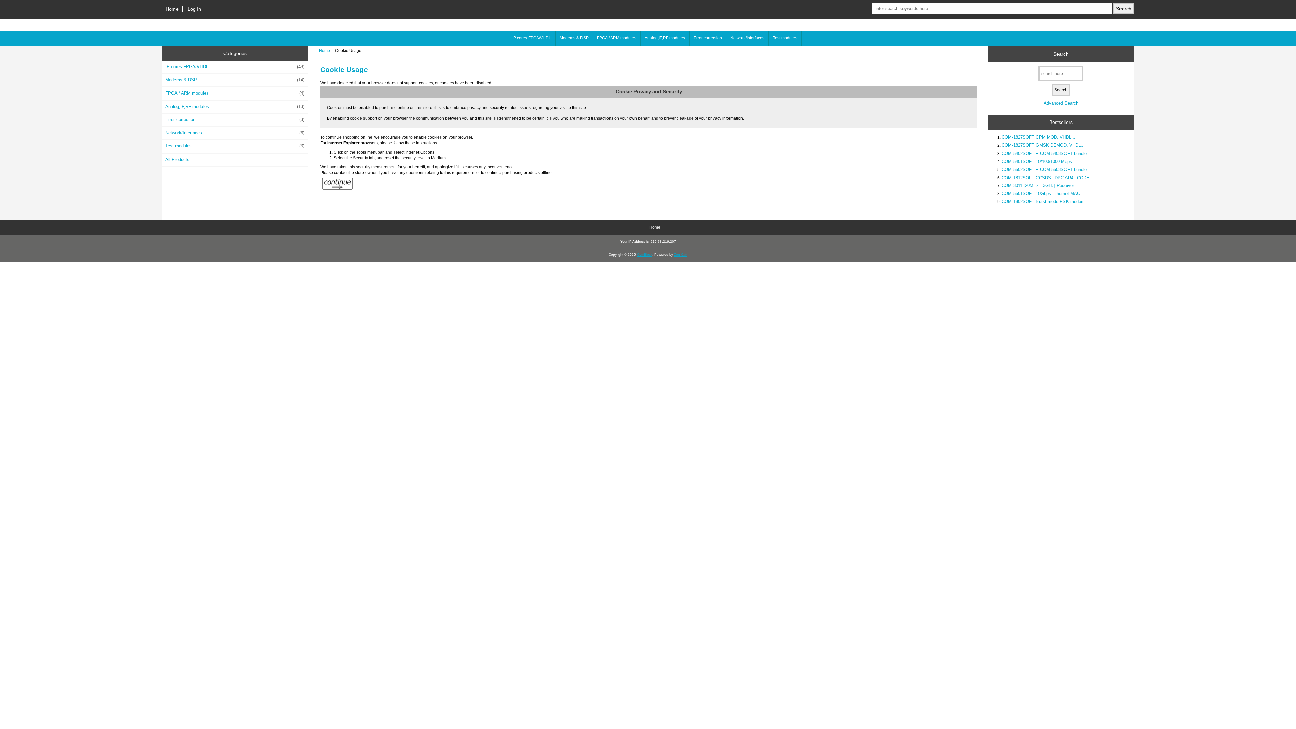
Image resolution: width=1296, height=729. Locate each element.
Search (1061, 54)
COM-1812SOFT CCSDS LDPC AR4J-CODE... (1048, 177)
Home (172, 9)
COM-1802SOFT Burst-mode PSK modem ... (1046, 201)
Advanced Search (1061, 103)
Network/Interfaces (747, 38)
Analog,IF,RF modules (665, 38)
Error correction (708, 38)
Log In (194, 9)
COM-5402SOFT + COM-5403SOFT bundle (1044, 153)
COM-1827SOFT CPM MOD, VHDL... (1038, 137)
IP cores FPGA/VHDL (531, 38)
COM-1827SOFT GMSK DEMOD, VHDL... (1043, 145)
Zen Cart (680, 254)
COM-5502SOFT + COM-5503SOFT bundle (1044, 169)
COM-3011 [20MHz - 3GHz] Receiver (1038, 185)
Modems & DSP (574, 38)
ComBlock (644, 254)
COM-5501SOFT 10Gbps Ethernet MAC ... (1043, 193)
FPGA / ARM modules (616, 38)
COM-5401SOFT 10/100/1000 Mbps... (1039, 161)
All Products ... (180, 159)
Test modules (785, 38)
